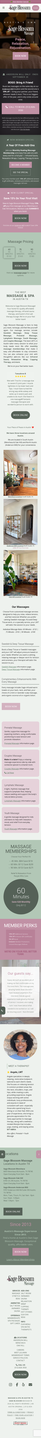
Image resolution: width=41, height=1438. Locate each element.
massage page (20, 273)
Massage (16, 1293)
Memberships (14, 1318)
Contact (20, 1360)
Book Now (20, 56)
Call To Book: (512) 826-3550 (22, 108)
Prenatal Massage (11, 743)
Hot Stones (26, 1312)
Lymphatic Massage (12, 801)
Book (36, 8)
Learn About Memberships (21, 1259)
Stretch (16, 1296)
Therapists (26, 1329)
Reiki (18, 1298)
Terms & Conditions (16, 1412)
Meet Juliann (20, 1352)
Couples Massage (11, 769)
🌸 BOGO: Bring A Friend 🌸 (20, 2)
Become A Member (20, 164)
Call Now (10, 773)
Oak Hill (20, 1345)
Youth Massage (10, 829)
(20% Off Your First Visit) (20, 548)
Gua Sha (24, 1314)
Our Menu (26, 1324)
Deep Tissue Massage (11, 669)
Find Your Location (23, 1415)
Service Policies (20, 1358)
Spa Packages (14, 1321)
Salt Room (15, 1306)
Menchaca (20, 1343)
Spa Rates (25, 1327)
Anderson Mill (8, 89)
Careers (20, 1350)
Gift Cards (15, 1323)
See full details (25, 129)
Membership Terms (20, 1355)
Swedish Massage (9, 667)
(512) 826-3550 (21, 1367)
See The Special (20, 172)
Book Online (20, 415)
